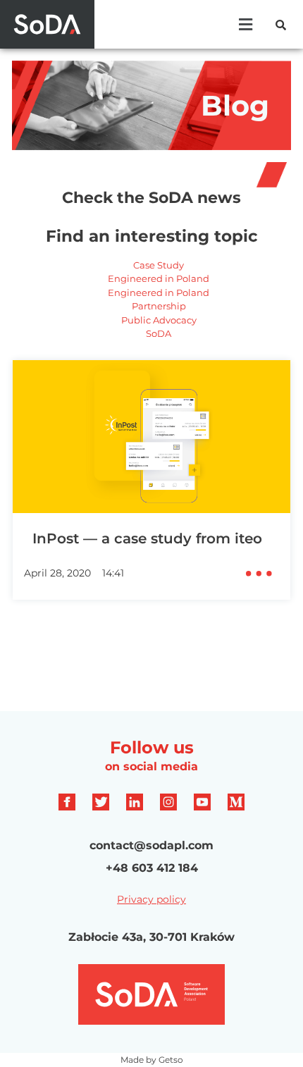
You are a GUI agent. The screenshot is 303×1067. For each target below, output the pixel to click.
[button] (245, 24)
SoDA (158, 333)
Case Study (158, 265)
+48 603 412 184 (152, 868)
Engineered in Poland (158, 278)
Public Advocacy (159, 320)
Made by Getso (151, 1059)
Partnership (159, 306)
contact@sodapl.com (151, 845)
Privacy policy (151, 899)
